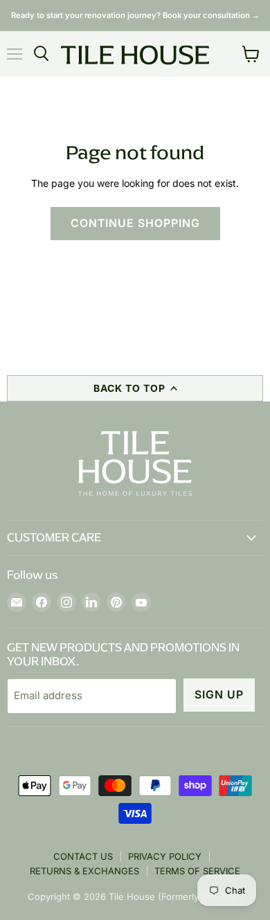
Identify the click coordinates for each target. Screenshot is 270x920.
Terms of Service (197, 870)
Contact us (83, 856)
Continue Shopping (135, 223)
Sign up (219, 694)
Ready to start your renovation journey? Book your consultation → (135, 15)
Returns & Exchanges (84, 870)
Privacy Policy (164, 856)
